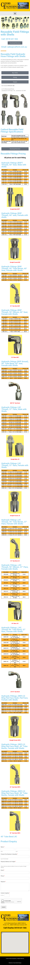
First (2, 851)
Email (2, 870)
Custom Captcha (5, 893)
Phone (3, 876)
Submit (3, 907)
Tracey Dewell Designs (17, 962)
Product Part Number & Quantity (9, 854)
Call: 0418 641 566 (9, 39)
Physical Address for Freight (8, 861)
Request (3, 881)
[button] (15, 13)
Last (16, 851)
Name (3, 847)
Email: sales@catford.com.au (14, 47)
